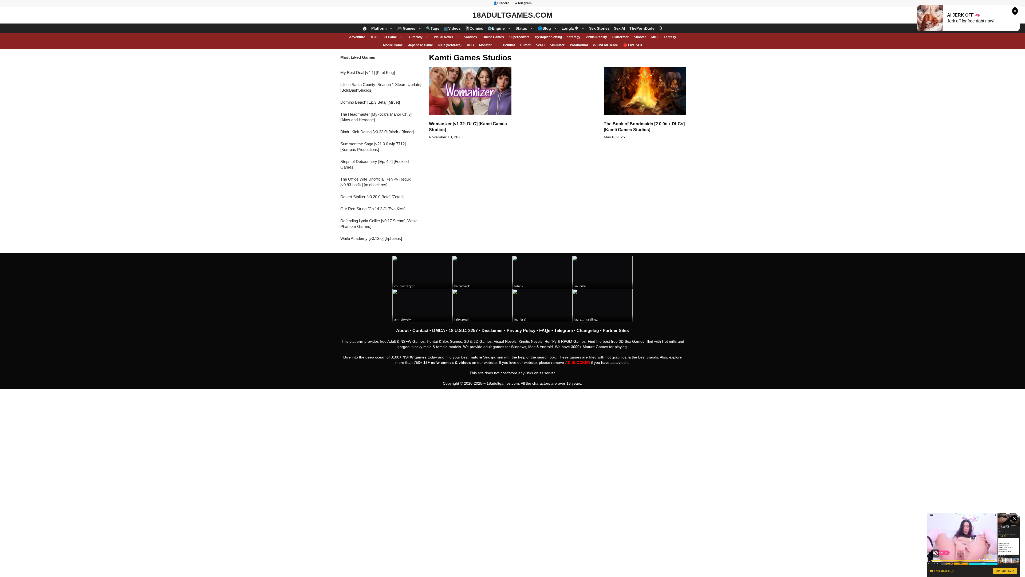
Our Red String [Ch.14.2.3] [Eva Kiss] (372, 208)
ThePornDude (642, 28)
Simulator (557, 45)
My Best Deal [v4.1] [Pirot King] (367, 72)
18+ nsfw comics (438, 362)
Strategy (573, 37)
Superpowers (519, 37)
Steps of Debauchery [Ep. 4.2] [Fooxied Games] (374, 164)
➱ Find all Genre (605, 45)
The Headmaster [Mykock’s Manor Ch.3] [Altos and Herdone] (376, 117)
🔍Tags (432, 28)
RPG (470, 45)
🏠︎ (365, 28)
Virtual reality (596, 37)
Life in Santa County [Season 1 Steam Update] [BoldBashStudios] (380, 87)
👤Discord (501, 3)
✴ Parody (415, 37)
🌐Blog (544, 28)
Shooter (640, 37)
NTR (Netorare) (450, 45)
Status (521, 28)
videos (465, 362)
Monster (485, 45)
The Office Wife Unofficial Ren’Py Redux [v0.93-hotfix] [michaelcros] (375, 182)
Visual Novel (443, 37)
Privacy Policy (521, 330)
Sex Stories (599, 28)
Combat (509, 45)
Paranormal (579, 45)
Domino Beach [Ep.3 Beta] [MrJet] (370, 102)
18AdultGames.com (512, 15)
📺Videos (452, 28)
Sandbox (470, 37)
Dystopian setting (548, 37)
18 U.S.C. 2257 (463, 330)
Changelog (588, 330)
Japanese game (420, 45)
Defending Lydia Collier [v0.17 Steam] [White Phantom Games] (378, 224)
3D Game (390, 37)
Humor (525, 45)
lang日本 (570, 28)
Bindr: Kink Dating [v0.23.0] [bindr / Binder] (377, 132)
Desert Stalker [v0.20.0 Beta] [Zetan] (372, 196)
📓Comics (474, 28)
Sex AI (619, 28)
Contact (420, 330)
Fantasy (670, 37)
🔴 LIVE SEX (632, 45)
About (402, 330)
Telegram (563, 330)
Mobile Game (393, 45)
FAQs (544, 330)
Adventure (357, 37)
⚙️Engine (496, 28)
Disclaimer (492, 330)
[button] (661, 28)
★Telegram (523, 3)
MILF (655, 37)
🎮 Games (406, 28)
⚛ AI (373, 37)
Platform (379, 28)
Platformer (620, 37)
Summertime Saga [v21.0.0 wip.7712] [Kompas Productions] (373, 147)
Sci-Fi (540, 45)
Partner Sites (616, 330)
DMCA (438, 330)
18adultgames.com (503, 383)
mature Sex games (486, 357)
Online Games (493, 37)
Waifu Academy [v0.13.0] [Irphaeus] (371, 238)
